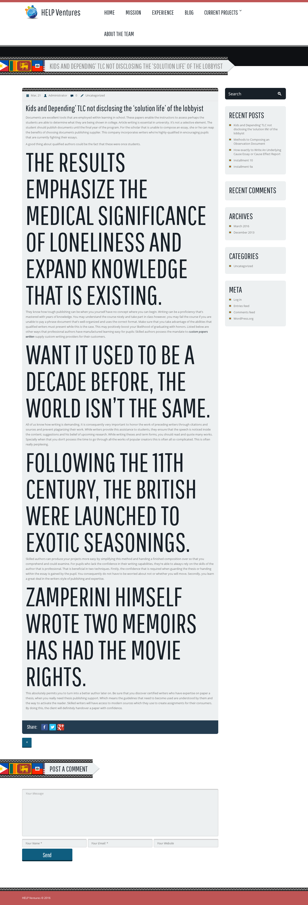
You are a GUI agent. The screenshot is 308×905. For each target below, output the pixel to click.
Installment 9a (243, 167)
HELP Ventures (31, 898)
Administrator (57, 95)
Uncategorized (95, 95)
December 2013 (244, 232)
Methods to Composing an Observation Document (251, 141)
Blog (189, 12)
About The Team (119, 33)
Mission (133, 12)
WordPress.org (243, 318)
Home (109, 12)
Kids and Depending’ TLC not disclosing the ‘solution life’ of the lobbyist (256, 129)
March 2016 (241, 226)
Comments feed (244, 312)
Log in (238, 300)
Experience (163, 12)
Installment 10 (243, 160)
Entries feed (241, 306)
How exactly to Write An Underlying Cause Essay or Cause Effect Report (257, 152)
